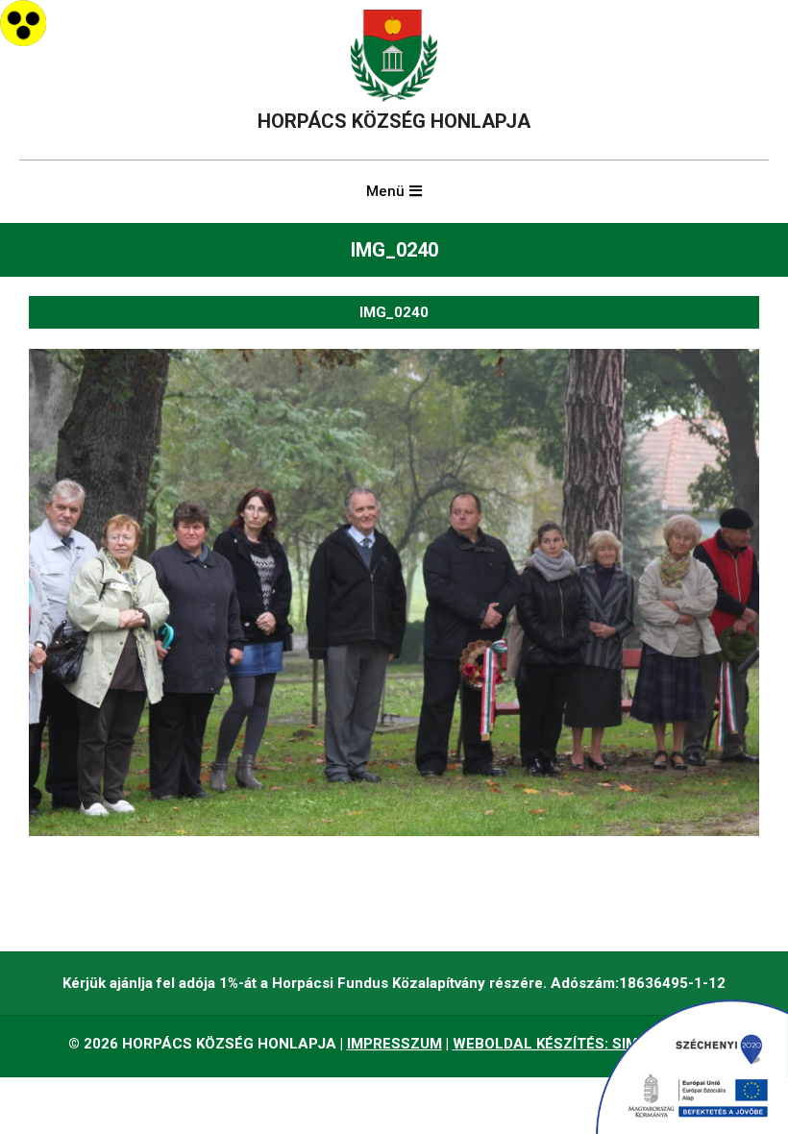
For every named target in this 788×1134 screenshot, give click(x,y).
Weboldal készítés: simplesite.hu (587, 1043)
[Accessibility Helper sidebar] (23, 23)
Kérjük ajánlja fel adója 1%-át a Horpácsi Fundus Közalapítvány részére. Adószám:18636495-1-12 (394, 983)
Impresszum (394, 1043)
